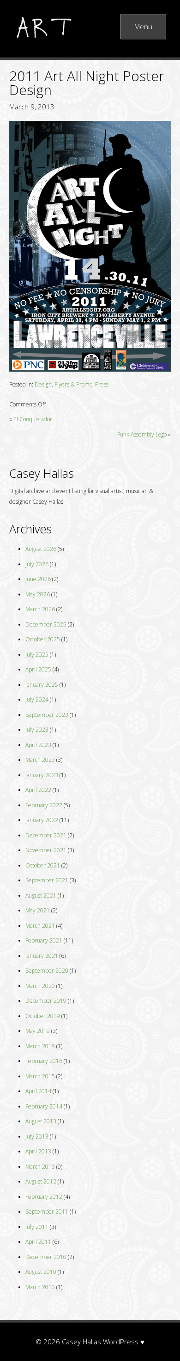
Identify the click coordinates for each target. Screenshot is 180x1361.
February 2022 (43, 805)
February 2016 (43, 1061)
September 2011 (46, 1211)
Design (43, 384)
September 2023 (46, 715)
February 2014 (43, 1106)
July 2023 (36, 730)
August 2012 (40, 1181)
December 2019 (45, 1001)
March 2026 (40, 609)
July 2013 (36, 1136)
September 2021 (46, 880)
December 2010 (45, 1257)
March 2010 (40, 1287)
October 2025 (42, 639)
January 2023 (41, 775)
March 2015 (40, 1076)
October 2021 (42, 865)
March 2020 (40, 986)
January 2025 (41, 685)
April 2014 (38, 1091)
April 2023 (38, 745)
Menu (143, 26)
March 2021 (40, 926)
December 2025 (45, 624)
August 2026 (40, 549)
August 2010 (40, 1272)
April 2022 (38, 790)
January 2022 (41, 820)
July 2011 (36, 1227)
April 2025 (38, 669)
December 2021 (45, 835)
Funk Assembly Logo (142, 434)
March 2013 (40, 1167)
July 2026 (36, 564)
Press (101, 384)
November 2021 (45, 850)
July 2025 (36, 654)
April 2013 (38, 1151)
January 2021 (41, 956)
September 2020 (46, 971)
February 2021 (43, 940)
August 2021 (40, 895)
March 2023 (40, 760)
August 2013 (40, 1121)
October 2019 (42, 1016)
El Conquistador (32, 419)
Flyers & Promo (73, 384)
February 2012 (43, 1197)
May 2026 (37, 594)
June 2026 (38, 579)
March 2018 (40, 1046)
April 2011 (38, 1242)
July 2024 (36, 699)
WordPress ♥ (123, 1341)
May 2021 (37, 910)
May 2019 (37, 1031)
